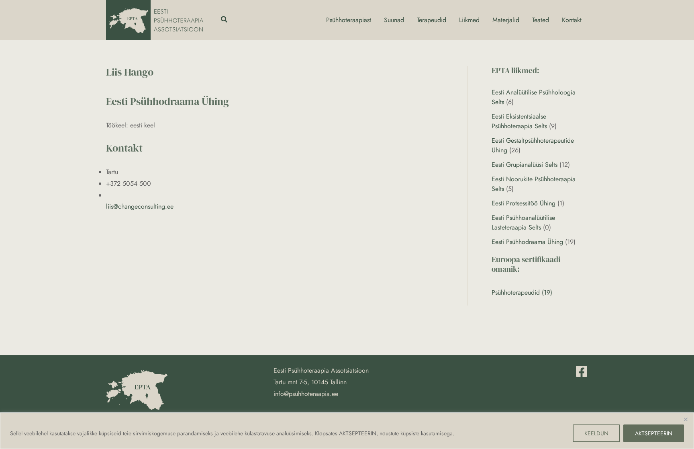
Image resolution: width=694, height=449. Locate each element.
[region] (347, 430)
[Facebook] (581, 371)
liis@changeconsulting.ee (140, 206)
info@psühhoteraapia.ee (306, 393)
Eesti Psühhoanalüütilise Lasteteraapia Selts (523, 222)
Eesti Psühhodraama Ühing (527, 241)
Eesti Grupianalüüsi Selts (524, 164)
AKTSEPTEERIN (653, 433)
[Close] (685, 419)
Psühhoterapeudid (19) (522, 292)
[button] (224, 20)
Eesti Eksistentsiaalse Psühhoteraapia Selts (519, 121)
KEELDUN (596, 433)
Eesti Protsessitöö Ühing (523, 203)
